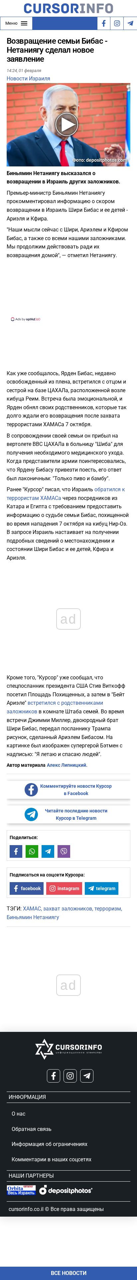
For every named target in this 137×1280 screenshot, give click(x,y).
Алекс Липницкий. (67, 765)
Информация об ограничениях (49, 1144)
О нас (18, 1114)
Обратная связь (32, 1129)
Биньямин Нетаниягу (33, 917)
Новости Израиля (28, 78)
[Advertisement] (68, 289)
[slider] (38, 163)
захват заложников (67, 908)
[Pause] (12, 162)
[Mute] (21, 162)
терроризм (107, 908)
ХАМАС (32, 908)
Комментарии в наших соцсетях (51, 1159)
